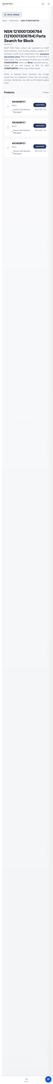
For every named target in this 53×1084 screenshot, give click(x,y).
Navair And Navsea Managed (21, 110)
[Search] (43, 4)
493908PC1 (18, 101)
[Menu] (48, 4)
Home (4, 20)
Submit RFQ (40, 105)
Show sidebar (13, 14)
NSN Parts (14, 20)
